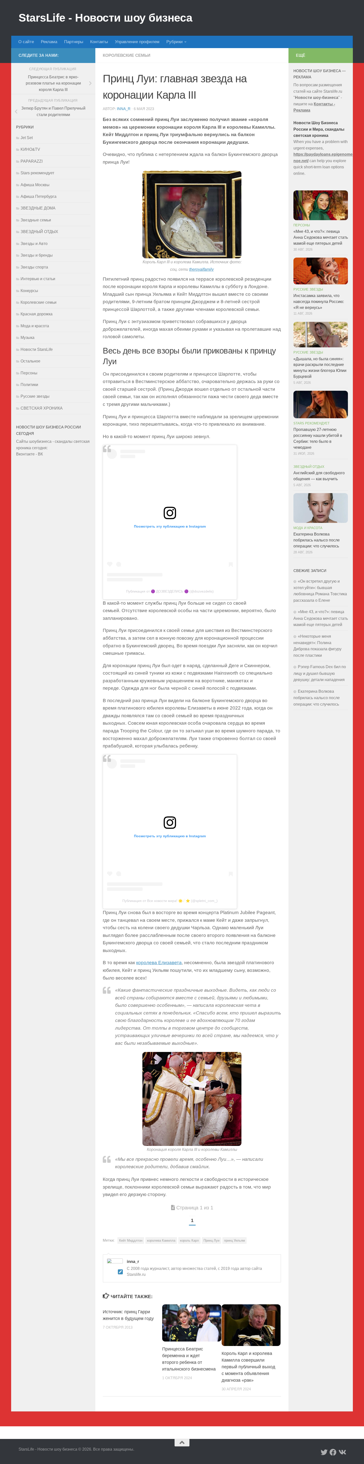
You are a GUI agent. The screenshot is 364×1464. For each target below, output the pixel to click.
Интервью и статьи (38, 279)
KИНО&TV (30, 149)
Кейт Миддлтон (130, 1240)
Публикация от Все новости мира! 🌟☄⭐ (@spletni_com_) (170, 901)
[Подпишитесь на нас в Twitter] (324, 1452)
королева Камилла (161, 1240)
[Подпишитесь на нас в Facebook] (333, 1452)
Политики (29, 385)
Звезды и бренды (37, 255)
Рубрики (174, 41)
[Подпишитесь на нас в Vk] (341, 1452)
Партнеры (73, 41)
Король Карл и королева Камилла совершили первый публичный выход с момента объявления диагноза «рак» (248, 1367)
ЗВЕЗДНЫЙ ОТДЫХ (39, 232)
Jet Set (27, 138)
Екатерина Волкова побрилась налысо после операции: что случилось (316, 540)
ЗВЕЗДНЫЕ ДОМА (38, 208)
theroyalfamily (201, 269)
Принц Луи (211, 1240)
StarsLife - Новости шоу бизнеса (105, 18)
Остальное (30, 361)
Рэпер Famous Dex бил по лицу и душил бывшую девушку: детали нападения (319, 673)
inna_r (123, 109)
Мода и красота (35, 326)
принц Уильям (234, 1240)
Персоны (29, 373)
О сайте (26, 41)
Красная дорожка (36, 314)
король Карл (189, 1240)
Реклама (49, 41)
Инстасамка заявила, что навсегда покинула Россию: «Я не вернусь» (318, 302)
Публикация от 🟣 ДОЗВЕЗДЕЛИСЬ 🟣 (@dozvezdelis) (170, 591)
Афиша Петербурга (38, 196)
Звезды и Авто (34, 243)
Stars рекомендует (37, 173)
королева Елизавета (159, 962)
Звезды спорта (34, 267)
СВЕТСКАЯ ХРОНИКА (42, 408)
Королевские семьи (126, 55)
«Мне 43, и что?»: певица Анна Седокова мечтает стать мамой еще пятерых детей (320, 237)
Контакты (99, 41)
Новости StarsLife (37, 349)
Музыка (27, 337)
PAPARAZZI (32, 161)
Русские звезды (35, 396)
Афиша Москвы (35, 185)
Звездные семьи (36, 220)
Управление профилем (137, 41)
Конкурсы (29, 291)
